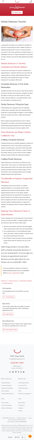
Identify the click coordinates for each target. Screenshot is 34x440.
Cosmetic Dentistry (7, 385)
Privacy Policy (5, 402)
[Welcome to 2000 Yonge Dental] (17, 7)
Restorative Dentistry (7, 388)
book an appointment (14, 273)
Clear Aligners (5, 391)
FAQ (20, 391)
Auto (24, 437)
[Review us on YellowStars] (10, 372)
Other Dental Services (7, 393)
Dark (17, 437)
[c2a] (30, 436)
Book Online (18, 12)
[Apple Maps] (24, 372)
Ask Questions (9, 297)
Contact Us (22, 405)
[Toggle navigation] (3, 1)
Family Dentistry (6, 383)
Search (20, 411)
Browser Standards (7, 408)
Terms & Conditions (7, 405)
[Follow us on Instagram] (21, 372)
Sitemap (21, 408)
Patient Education (23, 388)
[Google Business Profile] (16, 372)
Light (10, 437)
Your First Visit (22, 385)
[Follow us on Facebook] (18, 372)
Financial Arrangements (25, 393)
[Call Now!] (30, 1)
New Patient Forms (10, 330)
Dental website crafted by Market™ (17, 421)
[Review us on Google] (13, 372)
